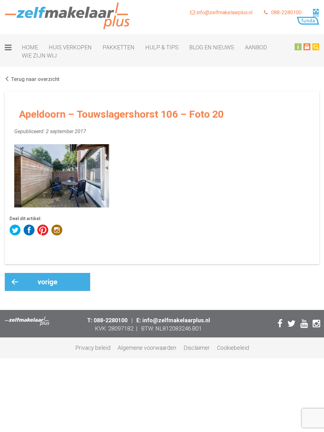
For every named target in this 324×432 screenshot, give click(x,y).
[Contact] (298, 46)
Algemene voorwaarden (147, 347)
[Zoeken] (315, 46)
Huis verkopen (70, 47)
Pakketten (118, 47)
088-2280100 (286, 12)
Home (30, 47)
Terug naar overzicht (34, 79)
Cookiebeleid (233, 347)
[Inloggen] (306, 46)
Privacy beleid (92, 347)
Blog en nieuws (211, 47)
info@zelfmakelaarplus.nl (223, 12)
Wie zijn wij (39, 55)
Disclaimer (197, 347)
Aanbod (256, 47)
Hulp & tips (161, 47)
